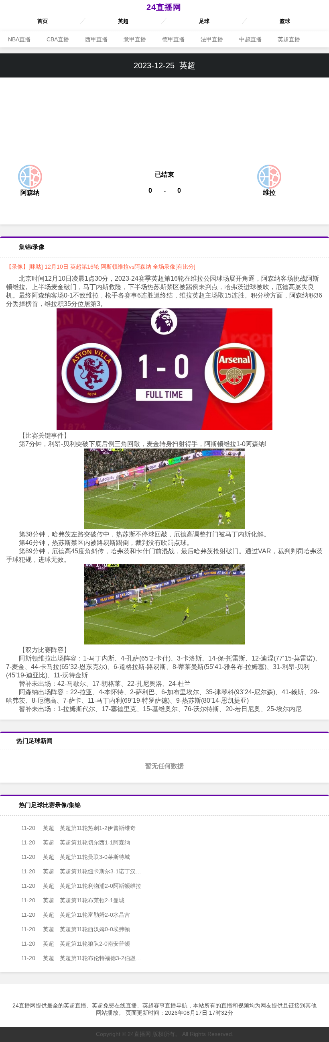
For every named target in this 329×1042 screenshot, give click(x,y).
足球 (204, 21)
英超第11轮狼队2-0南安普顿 (75, 943)
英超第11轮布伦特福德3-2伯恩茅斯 (84, 958)
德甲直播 (173, 39)
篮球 (285, 21)
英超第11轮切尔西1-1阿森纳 (75, 842)
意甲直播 (135, 39)
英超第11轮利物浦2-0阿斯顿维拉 (81, 886)
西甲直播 (96, 39)
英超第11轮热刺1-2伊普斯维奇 (78, 828)
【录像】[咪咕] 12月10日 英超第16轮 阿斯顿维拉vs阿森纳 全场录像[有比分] (100, 266)
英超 (123, 21)
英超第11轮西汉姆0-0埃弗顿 (75, 929)
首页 (42, 21)
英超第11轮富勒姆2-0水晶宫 (75, 914)
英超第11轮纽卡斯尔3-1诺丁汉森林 (84, 871)
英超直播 (289, 39)
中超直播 (250, 39)
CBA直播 (58, 39)
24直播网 (163, 7)
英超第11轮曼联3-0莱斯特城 (75, 857)
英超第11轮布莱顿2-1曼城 (72, 900)
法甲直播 (212, 39)
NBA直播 (19, 39)
